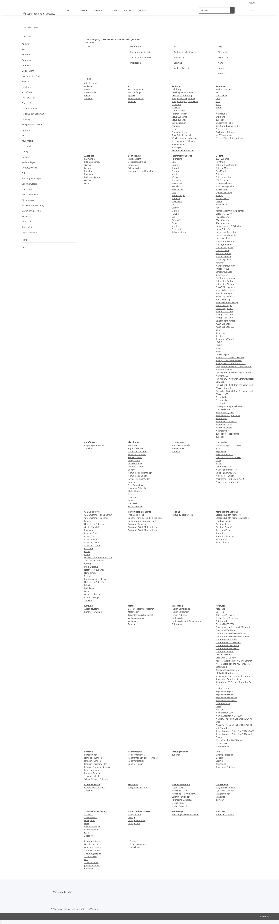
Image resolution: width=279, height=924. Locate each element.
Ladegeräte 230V (224, 213)
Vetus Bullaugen (180, 116)
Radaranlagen (29, 162)
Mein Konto (99, 10)
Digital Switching (224, 192)
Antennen (27, 60)
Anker (87, 89)
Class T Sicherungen (225, 287)
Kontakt (128, 10)
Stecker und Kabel (224, 122)
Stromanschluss (92, 850)
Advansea (176, 220)
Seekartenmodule (30, 194)
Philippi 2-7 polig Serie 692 (185, 101)
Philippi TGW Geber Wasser (229, 360)
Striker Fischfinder (137, 454)
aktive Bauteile (91, 862)
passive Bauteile (92, 865)
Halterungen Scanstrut (33, 113)
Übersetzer (221, 611)
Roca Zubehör (178, 144)
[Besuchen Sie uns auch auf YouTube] (53, 903)
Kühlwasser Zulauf (93, 611)
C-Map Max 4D (179, 787)
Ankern (25, 43)
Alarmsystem (90, 817)
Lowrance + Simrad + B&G (228, 457)
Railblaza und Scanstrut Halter (143, 521)
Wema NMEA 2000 (225, 712)
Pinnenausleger (179, 132)
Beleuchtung (28, 70)
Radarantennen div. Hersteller (143, 757)
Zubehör (88, 98)
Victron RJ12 (221, 418)
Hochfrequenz (91, 844)
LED (86, 859)
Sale (24, 173)
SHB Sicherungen (224, 293)
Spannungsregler (92, 853)
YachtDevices (222, 743)
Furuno (87, 168)
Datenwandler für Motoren (141, 608)
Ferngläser (133, 445)
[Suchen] (232, 10)
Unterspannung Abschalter (229, 406)
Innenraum (133, 165)
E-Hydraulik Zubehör (226, 787)
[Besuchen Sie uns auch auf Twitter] (53, 900)
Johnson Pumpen (92, 760)
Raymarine (89, 158)
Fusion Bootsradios (181, 608)
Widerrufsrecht (181, 68)
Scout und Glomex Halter (228, 126)
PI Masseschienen (224, 183)
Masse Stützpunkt (224, 247)
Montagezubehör (224, 244)
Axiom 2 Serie (91, 539)
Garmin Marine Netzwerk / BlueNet (233, 627)
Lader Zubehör (223, 229)
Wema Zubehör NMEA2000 (229, 740)
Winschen (27, 221)
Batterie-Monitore (224, 168)
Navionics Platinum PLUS (184, 793)
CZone (219, 201)
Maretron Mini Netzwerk (227, 648)
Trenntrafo (221, 403)
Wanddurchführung (225, 265)
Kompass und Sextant (32, 124)
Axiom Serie (90, 536)
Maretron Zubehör (225, 651)
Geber (131, 494)
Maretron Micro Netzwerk (228, 642)
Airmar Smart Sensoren (227, 618)
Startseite (82, 10)
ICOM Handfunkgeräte (226, 469)
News (252, 2)
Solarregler (221, 333)
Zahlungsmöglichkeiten (141, 52)
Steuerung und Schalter (183, 141)
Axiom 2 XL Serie (92, 545)
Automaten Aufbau (225, 281)
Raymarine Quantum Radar (229, 679)
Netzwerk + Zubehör (94, 524)
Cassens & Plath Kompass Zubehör (233, 517)
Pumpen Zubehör (92, 773)
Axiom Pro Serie (92, 542)
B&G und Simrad (92, 161)
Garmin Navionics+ (181, 796)
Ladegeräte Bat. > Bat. (226, 232)
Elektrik (219, 757)
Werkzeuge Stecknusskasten (185, 814)
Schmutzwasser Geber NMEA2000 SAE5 (235, 731)
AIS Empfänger (135, 92)
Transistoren (90, 856)
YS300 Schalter (223, 323)
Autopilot (26, 65)
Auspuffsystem (91, 608)
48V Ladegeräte (223, 223)
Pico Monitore (222, 171)
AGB (176, 46)
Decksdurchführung (225, 132)
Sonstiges (176, 147)
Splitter (131, 95)
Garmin (88, 165)
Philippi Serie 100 (224, 311)
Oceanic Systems (224, 654)
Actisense (220, 608)
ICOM (218, 448)
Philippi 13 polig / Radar (183, 98)
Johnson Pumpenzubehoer (97, 767)
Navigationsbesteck (137, 787)
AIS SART (88, 814)
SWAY (218, 706)
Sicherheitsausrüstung (33, 205)
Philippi (219, 195)
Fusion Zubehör (179, 615)
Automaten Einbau (225, 284)
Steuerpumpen (223, 793)
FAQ (68, 10)
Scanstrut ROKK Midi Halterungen (144, 527)
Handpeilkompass (224, 521)
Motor (25, 135)
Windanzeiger (178, 195)
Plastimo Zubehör (224, 527)
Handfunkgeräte (223, 466)
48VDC (219, 351)
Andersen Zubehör (225, 814)
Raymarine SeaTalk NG (226, 700)
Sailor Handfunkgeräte (227, 472)
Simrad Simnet (223, 703)
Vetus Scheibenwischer (183, 150)
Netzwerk (132, 503)
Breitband (220, 116)
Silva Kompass (223, 539)
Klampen (176, 126)
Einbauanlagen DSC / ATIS (228, 445)
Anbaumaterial (179, 232)
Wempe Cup (134, 823)
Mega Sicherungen (225, 290)
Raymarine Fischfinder (139, 478)
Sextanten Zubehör (225, 536)
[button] (239, 10)
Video (87, 554)
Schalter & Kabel (224, 271)
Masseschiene (222, 250)
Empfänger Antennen (94, 445)
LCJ (173, 216)
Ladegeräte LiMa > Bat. (227, 235)
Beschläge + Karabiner (183, 92)
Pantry (132, 841)
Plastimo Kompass (224, 524)
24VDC (219, 345)
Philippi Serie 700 (224, 317)
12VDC (219, 342)
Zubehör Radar (135, 764)
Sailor (218, 460)
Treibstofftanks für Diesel (140, 615)
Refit (89, 79)
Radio (218, 104)
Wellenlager (134, 621)
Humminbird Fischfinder (140, 472)
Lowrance (89, 521)
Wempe (131, 817)
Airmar (175, 223)
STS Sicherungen (224, 305)
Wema (175, 177)
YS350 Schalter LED (225, 326)
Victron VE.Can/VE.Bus (226, 421)
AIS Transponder (136, 89)
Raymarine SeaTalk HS (226, 697)
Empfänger (27, 87)
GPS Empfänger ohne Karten (98, 514)
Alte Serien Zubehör (94, 560)
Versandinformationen (141, 57)
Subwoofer (177, 624)
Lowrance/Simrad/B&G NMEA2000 (232, 636)
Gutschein (134, 847)
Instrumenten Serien (32, 76)
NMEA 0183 (177, 189)
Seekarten (27, 189)
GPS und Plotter (29, 108)
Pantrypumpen (91, 770)
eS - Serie (88, 548)
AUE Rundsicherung (225, 278)
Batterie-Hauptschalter (227, 165)
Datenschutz (180, 57)
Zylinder (220, 799)
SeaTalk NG (177, 186)
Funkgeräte (89, 820)
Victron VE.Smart (224, 427)
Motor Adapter (223, 746)
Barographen (134, 814)
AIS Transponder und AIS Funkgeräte (234, 663)
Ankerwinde (90, 92)
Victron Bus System (225, 412)
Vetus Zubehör (179, 119)
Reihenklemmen (223, 256)
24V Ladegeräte (223, 220)
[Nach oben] (1, 922)
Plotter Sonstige (92, 597)
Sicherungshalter (224, 259)
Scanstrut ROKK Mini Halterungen (144, 530)
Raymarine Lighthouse (183, 799)
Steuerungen (28, 200)
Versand (94, 909)
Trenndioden (222, 397)
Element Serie (91, 533)
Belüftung (176, 89)
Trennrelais (221, 400)
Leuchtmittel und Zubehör (141, 171)
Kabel (218, 207)
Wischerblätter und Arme (184, 138)
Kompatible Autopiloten (227, 670)
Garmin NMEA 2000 (225, 630)
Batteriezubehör (223, 177)
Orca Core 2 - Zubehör (226, 657)
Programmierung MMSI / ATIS (230, 478)
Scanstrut (176, 104)
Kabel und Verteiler (225, 615)
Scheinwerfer (134, 168)
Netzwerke (27, 146)
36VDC (219, 348)
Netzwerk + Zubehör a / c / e (98, 557)
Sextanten (220, 533)
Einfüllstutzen (178, 110)
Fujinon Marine (135, 448)
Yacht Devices (222, 198)
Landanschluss (223, 238)
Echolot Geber (135, 457)
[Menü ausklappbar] (25, 7)
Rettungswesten (30, 167)
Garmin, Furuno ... (224, 454)
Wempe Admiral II (136, 820)
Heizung (26, 119)
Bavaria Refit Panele (225, 320)
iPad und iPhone (136, 514)
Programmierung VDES (227, 482)
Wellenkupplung (136, 618)
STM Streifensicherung (227, 302)
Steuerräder (221, 796)
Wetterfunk (221, 113)
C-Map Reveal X (179, 806)
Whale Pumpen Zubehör (96, 779)
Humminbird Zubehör (138, 475)
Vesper (219, 463)
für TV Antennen (224, 135)
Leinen (175, 129)
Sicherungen (222, 275)
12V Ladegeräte (223, 216)
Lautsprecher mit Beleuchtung (186, 621)
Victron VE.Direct (224, 424)
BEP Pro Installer (224, 180)
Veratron (176, 174)
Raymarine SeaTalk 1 (226, 694)
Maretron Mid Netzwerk (227, 645)
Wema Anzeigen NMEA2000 (229, 715)
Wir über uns (136, 46)
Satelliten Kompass (225, 530)
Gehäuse (88, 868)
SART (86, 832)
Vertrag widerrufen (62, 892)
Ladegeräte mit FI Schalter (228, 226)
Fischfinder (27, 92)
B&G (174, 161)
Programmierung (136, 98)
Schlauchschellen (92, 776)
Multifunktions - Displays (96, 579)
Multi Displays (91, 566)
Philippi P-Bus (222, 268)
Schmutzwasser (29, 183)
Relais (87, 95)
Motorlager (133, 611)
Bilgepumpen (90, 754)
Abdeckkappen (135, 491)
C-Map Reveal (178, 802)
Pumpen (26, 157)
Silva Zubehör (222, 542)
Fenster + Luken (179, 113)
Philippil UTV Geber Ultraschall (231, 363)
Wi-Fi (218, 101)
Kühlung (26, 130)
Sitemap (178, 62)
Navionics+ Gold (179, 790)
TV (217, 110)
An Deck (26, 54)
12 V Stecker (221, 161)
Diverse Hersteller (224, 754)
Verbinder (220, 262)
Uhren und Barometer (32, 210)
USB (174, 192)
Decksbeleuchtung (137, 161)
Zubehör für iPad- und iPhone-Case (145, 517)
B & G (87, 585)
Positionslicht (134, 158)
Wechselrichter (223, 430)
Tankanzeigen (222, 354)
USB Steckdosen (223, 409)
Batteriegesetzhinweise (185, 52)
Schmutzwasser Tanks (94, 787)
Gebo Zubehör (179, 122)
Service (142, 10)
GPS (217, 92)
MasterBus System (225, 241)
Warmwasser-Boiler (181, 445)
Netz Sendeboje (135, 485)
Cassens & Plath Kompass (228, 514)
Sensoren (176, 180)
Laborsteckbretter (93, 847)
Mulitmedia (221, 95)
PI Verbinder (222, 189)
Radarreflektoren (136, 760)
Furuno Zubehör (92, 594)
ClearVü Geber (135, 463)
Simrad (175, 168)
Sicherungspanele (224, 308)
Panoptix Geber (135, 466)
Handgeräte (90, 572)
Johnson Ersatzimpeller (95, 764)
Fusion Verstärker (180, 611)
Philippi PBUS (222, 688)
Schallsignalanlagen (139, 844)
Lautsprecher (178, 618)
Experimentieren (30, 232)
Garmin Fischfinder (137, 451)
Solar (218, 330)
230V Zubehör (222, 158)
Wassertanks (178, 448)
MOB (86, 823)
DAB (218, 98)
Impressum (135, 62)
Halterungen (134, 497)
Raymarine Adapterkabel (228, 415)
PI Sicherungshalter (225, 186)
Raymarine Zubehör (225, 767)
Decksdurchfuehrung (182, 95)
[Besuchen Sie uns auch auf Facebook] (53, 896)
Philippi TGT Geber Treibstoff (230, 357)
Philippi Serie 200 (224, 314)
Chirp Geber (134, 460)
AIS (23, 49)
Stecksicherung (223, 299)
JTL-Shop (273, 916)
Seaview (176, 107)
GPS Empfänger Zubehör (96, 517)
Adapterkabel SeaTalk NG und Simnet (234, 660)
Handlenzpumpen (93, 757)
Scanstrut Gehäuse (137, 524)
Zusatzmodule (135, 506)
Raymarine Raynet (224, 691)
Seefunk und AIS (224, 89)
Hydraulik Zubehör (225, 790)
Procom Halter (222, 129)
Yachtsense (221, 204)
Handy (219, 107)
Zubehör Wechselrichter (227, 433)
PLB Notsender (91, 829)
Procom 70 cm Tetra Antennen (230, 138)
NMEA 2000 (177, 183)
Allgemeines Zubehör (226, 475)
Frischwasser (28, 97)
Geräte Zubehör (92, 527)
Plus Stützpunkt (223, 253)
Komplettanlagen (136, 754)
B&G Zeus (89, 588)
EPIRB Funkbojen (92, 826)
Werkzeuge (27, 216)
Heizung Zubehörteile (182, 514)
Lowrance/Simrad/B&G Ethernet (231, 633)
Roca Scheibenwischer (183, 135)
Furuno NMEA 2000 (225, 624)
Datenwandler (222, 621)
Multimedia (27, 140)
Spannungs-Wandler (226, 339)
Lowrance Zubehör (137, 488)
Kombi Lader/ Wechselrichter (230, 210)
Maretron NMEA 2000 (226, 639)
